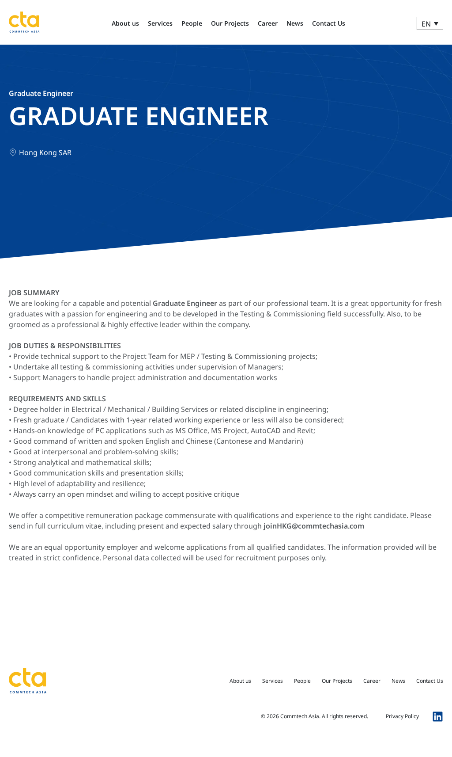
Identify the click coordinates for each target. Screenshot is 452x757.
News (294, 23)
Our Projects (230, 23)
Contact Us (328, 23)
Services (160, 23)
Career (268, 23)
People (191, 23)
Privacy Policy (402, 716)
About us (125, 23)
